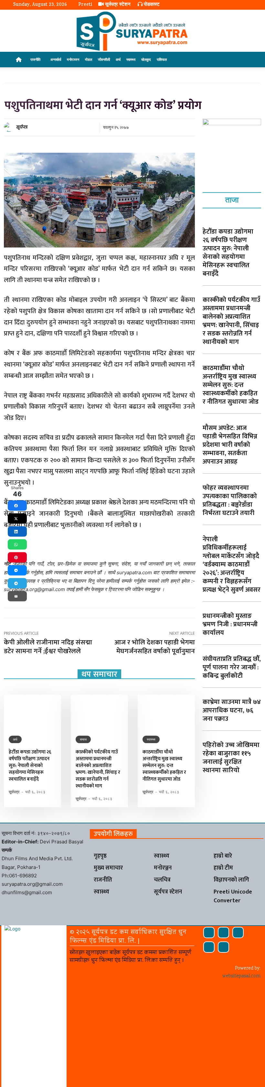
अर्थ (118, 59)
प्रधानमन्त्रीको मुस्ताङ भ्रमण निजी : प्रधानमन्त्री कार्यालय (230, 624)
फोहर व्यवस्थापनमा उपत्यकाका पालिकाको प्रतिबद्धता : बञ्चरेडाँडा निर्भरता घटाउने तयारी (230, 500)
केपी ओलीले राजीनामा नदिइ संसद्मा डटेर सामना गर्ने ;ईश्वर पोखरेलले (48, 647)
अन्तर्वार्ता (55, 59)
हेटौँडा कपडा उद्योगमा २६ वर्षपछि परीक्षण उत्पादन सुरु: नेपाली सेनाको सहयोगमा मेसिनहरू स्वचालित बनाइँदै (30, 765)
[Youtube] (223, 947)
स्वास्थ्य (130, 59)
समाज (83, 739)
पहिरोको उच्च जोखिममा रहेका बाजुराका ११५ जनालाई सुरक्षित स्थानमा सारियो (231, 758)
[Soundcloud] (223, 932)
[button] (244, 60)
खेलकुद (146, 59)
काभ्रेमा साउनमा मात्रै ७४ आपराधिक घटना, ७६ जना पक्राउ (232, 710)
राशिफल (162, 59)
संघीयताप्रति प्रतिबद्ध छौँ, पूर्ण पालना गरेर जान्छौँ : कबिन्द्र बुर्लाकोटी (232, 667)
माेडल (88, 59)
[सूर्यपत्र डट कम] (132, 31)
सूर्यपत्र (21, 127)
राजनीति (35, 59)
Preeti (85, 5)
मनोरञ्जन (73, 59)
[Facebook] (209, 932)
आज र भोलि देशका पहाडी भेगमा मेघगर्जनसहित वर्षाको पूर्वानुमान (154, 647)
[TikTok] (238, 932)
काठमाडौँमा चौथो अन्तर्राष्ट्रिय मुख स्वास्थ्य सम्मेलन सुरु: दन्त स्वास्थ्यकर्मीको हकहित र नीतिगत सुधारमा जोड (164, 765)
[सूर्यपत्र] (10, 127)
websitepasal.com (241, 976)
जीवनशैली (104, 59)
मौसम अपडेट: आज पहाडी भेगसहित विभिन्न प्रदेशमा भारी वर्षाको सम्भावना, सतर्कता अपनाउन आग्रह (230, 445)
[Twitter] (209, 947)
